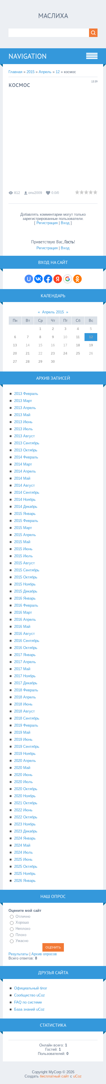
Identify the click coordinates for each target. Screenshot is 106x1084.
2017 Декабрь (25, 683)
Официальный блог (30, 988)
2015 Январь (25, 514)
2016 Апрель (25, 619)
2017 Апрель (25, 662)
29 (40, 362)
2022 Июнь (23, 810)
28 (28, 362)
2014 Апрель (25, 471)
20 (15, 353)
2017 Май (22, 669)
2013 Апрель (25, 408)
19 (91, 345)
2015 (30, 72)
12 (58, 72)
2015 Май (22, 542)
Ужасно (22, 941)
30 (53, 362)
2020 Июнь (23, 775)
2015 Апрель (25, 535)
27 (15, 362)
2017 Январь (25, 655)
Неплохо (23, 928)
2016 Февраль (26, 605)
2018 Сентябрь (26, 718)
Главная (15, 72)
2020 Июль (23, 782)
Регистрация (47, 223)
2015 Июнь (23, 549)
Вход (65, 223)
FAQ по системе (28, 1002)
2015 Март (23, 528)
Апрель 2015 (53, 312)
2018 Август (24, 711)
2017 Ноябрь (25, 676)
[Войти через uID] (29, 279)
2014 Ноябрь (25, 499)
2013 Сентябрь (26, 443)
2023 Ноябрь (25, 824)
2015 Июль (23, 556)
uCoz (77, 1076)
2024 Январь (25, 838)
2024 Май (22, 845)
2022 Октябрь (25, 817)
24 (65, 353)
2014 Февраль (26, 457)
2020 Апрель (25, 761)
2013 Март (23, 401)
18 (78, 345)
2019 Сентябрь (26, 746)
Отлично (23, 916)
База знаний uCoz (29, 1009)
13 (15, 345)
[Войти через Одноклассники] (77, 279)
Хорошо (22, 923)
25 (78, 353)
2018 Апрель (25, 697)
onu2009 (35, 193)
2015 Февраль (26, 521)
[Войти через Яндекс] (57, 279)
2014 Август (24, 485)
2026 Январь (25, 880)
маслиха (53, 15)
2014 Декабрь (25, 506)
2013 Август (24, 436)
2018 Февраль (26, 690)
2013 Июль (23, 429)
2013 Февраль (26, 394)
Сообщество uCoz (29, 995)
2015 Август (24, 563)
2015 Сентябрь (26, 570)
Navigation (27, 56)
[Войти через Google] (67, 278)
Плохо (21, 935)
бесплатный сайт (54, 1076)
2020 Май (22, 768)
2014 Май (22, 478)
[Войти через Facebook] (48, 279)
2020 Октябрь (25, 789)
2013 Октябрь (25, 450)
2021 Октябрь (25, 803)
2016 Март (23, 612)
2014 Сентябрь (26, 492)
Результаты (18, 954)
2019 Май (22, 732)
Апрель (45, 72)
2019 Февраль (26, 725)
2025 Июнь (23, 859)
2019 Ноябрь (25, 753)
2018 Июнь (23, 704)
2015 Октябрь (25, 577)
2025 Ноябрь (25, 873)
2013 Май (22, 415)
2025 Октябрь (25, 866)
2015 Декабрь (25, 591)
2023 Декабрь (25, 831)
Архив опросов (44, 954)
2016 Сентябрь (26, 641)
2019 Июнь (23, 739)
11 (78, 337)
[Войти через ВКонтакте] (38, 279)
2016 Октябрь (25, 648)
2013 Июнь (23, 422)
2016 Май (22, 626)
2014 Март (23, 464)
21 (28, 353)
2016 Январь (25, 598)
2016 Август (24, 633)
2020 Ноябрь (25, 796)
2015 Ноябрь (25, 584)
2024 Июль (23, 852)
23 (53, 353)
